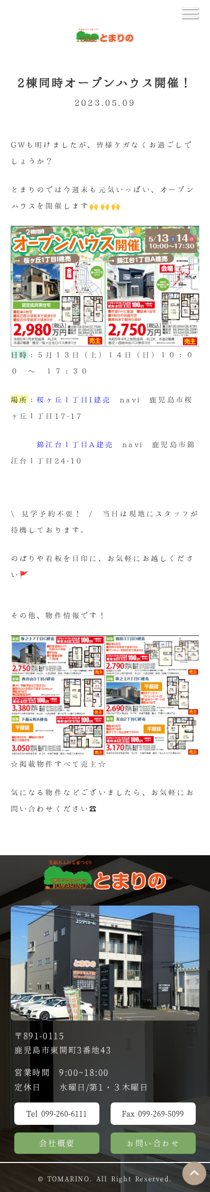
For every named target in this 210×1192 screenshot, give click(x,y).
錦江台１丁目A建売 (75, 444)
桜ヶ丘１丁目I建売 (74, 399)
